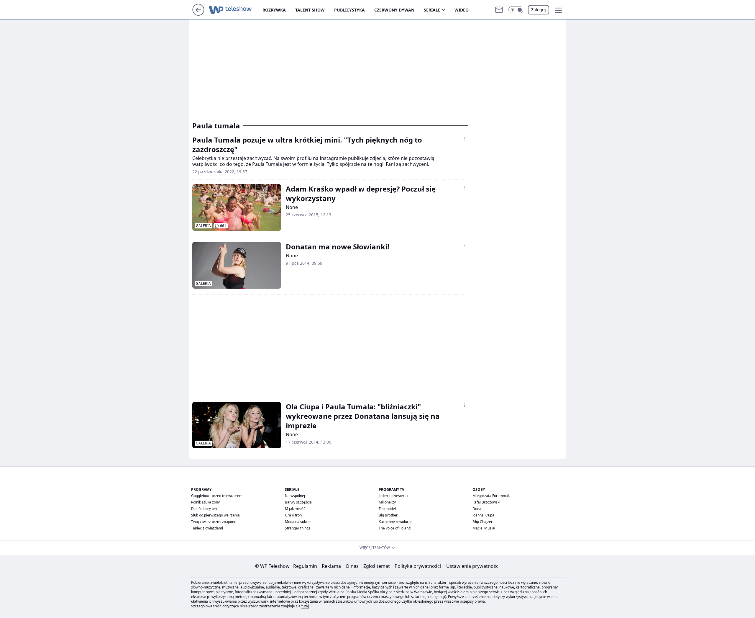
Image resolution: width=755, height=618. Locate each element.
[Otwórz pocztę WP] (499, 9)
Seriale (432, 10)
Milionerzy (387, 502)
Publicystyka (349, 10)
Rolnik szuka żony (205, 502)
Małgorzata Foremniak (491, 495)
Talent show (310, 10)
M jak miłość (295, 508)
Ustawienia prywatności (472, 566)
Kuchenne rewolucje (395, 521)
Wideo (461, 10)
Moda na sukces (298, 521)
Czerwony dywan (394, 10)
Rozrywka (274, 10)
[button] (515, 9)
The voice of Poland (395, 528)
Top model (387, 508)
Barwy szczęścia (298, 502)
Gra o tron (293, 515)
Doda (476, 508)
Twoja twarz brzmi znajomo (213, 521)
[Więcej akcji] (464, 138)
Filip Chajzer (482, 521)
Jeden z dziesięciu (393, 495)
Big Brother (388, 515)
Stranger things (297, 528)
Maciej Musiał (483, 528)
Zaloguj (538, 9)
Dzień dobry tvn (204, 508)
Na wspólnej (295, 495)
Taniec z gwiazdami (207, 528)
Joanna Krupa (483, 515)
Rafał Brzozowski (486, 502)
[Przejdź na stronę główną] (198, 14)
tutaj (305, 606)
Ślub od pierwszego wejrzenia (215, 515)
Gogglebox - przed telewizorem (216, 495)
